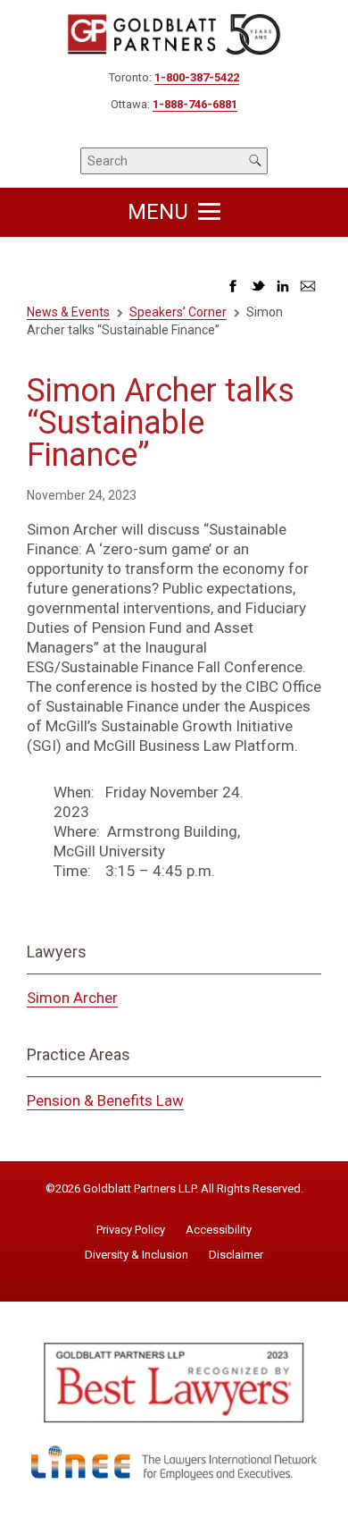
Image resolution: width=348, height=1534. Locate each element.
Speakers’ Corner (178, 312)
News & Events (68, 312)
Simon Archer (72, 998)
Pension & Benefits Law (105, 1100)
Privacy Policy (130, 1230)
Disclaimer (236, 1255)
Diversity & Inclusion (136, 1255)
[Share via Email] (308, 290)
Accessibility (219, 1230)
